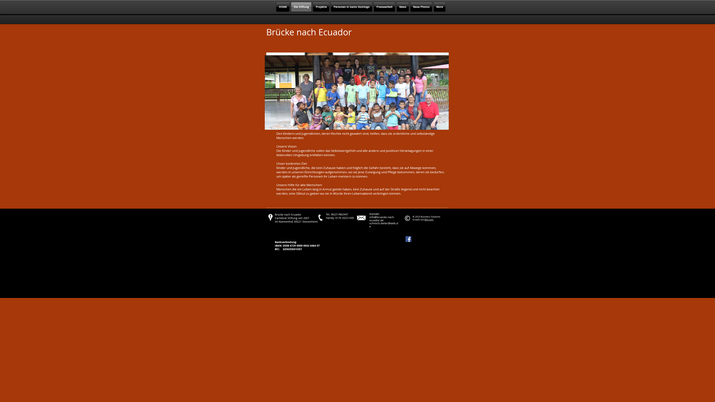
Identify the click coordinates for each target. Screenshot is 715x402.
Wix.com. (429, 219)
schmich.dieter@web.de (383, 224)
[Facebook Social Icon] (408, 239)
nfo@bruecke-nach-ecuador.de (382, 218)
